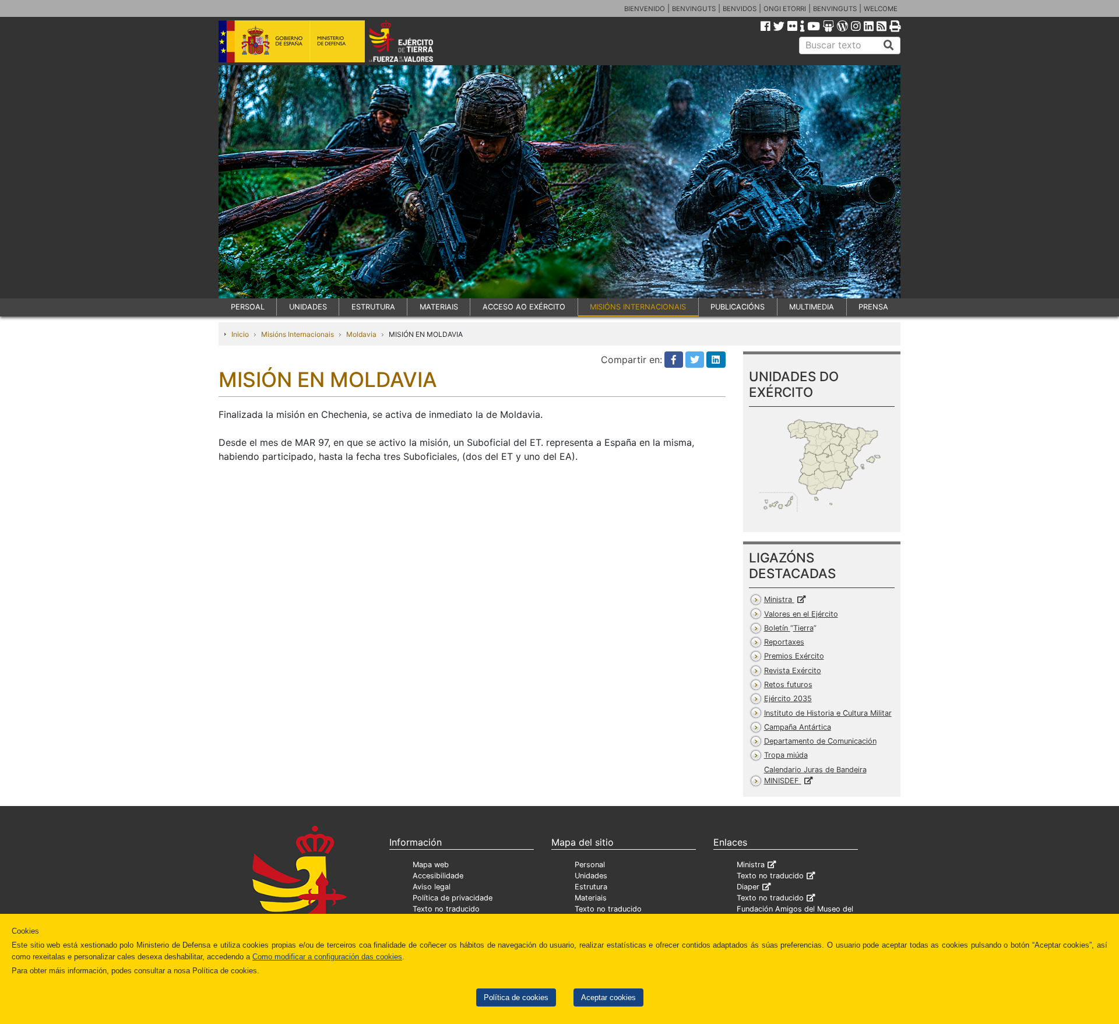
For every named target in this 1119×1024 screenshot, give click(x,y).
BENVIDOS (739, 9)
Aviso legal (432, 886)
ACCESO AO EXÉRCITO (524, 306)
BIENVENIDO (644, 9)
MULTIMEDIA (811, 306)
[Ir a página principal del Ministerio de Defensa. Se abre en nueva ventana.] (292, 40)
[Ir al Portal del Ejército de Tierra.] (414, 40)
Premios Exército (794, 656)
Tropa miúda (786, 755)
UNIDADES (308, 306)
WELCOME (881, 9)
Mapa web (431, 864)
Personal (590, 864)
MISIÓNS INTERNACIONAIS (638, 306)
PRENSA (873, 306)
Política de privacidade (452, 897)
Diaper (748, 886)
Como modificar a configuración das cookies (327, 956)
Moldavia (361, 334)
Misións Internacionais (297, 334)
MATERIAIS (439, 306)
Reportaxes (784, 642)
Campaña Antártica (797, 727)
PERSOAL (248, 306)
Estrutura (591, 886)
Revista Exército (792, 670)
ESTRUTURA (373, 306)
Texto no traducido (446, 909)
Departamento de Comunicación (820, 741)
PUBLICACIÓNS (737, 306)
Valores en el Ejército (801, 614)
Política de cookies (516, 997)
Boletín (789, 628)
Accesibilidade (438, 875)
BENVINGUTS (694, 9)
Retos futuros (788, 684)
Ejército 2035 (788, 698)
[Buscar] (889, 45)
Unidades (591, 875)
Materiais (591, 897)
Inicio (240, 334)
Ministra (779, 599)
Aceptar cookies (608, 997)
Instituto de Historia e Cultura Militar (828, 713)
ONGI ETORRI (784, 9)
